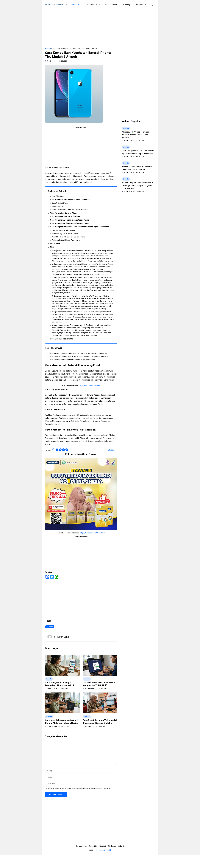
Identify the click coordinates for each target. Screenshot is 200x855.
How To (75, 4)
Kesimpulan (55, 244)
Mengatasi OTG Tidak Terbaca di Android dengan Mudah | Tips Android (136, 135)
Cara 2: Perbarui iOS (59, 206)
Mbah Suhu (51, 61)
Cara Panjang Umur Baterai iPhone (65, 216)
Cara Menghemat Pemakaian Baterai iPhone (69, 220)
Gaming (126, 4)
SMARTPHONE (90, 4)
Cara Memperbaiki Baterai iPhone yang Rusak (70, 199)
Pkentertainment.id (104, 850)
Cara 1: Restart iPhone (60, 203)
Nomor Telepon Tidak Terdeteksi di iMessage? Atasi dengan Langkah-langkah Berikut (137, 185)
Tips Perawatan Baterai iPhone (64, 213)
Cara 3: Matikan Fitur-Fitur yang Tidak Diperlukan (70, 210)
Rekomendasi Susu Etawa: (61, 339)
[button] (151, 5)
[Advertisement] (100, 28)
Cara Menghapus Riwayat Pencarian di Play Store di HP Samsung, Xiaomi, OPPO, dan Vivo (62, 685)
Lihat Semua (112, 450)
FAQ (52, 247)
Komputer (138, 4)
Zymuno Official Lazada (90, 385)
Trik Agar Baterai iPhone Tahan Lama (66, 240)
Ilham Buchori (52, 689)
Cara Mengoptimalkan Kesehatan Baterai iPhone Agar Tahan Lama (79, 227)
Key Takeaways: (58, 196)
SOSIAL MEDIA (112, 4)
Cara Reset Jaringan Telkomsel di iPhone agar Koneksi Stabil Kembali (100, 723)
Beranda (48, 48)
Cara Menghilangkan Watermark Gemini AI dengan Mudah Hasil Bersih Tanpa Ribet (62, 723)
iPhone (50, 627)
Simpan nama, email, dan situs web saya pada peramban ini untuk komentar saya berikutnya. (78, 788)
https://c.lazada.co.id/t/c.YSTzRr (92, 533)
